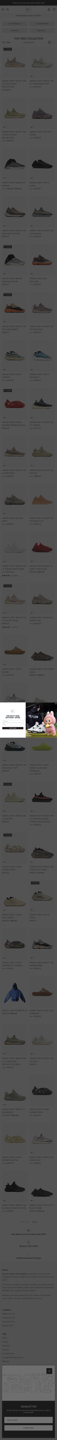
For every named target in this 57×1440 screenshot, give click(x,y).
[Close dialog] (56, 703)
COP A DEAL (12, 728)
